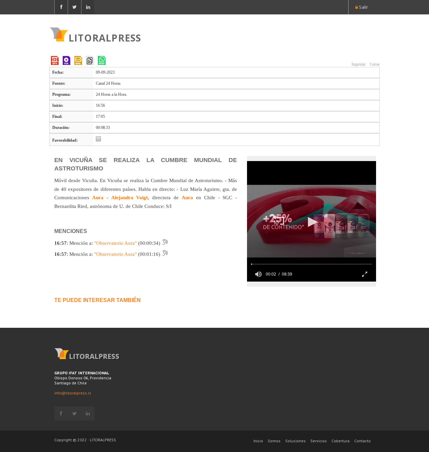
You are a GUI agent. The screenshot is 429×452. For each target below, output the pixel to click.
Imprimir (358, 64)
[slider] (311, 264)
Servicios (318, 440)
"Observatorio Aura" (115, 243)
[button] (278, 220)
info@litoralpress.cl (72, 392)
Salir (363, 7)
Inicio (258, 440)
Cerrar (374, 64)
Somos (274, 440)
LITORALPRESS (104, 37)
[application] (311, 221)
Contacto (362, 440)
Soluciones (295, 440)
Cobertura (340, 440)
